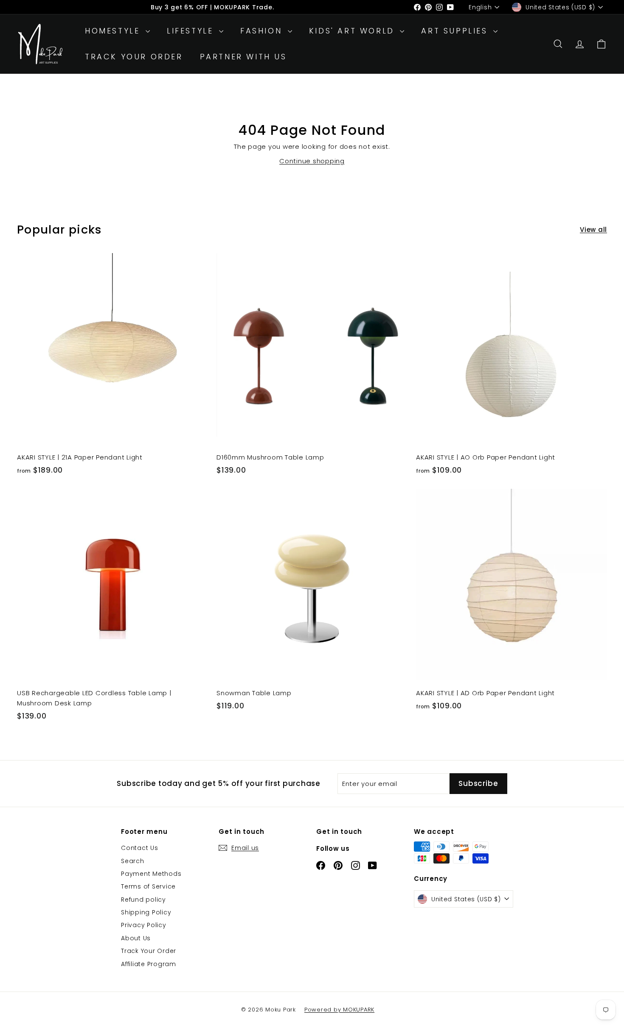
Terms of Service (148, 886)
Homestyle (114, 30)
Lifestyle (192, 30)
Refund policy (143, 899)
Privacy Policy (143, 925)
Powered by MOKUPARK (339, 1010)
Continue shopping (312, 160)
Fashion (263, 30)
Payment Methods (151, 873)
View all (593, 229)
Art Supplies (456, 30)
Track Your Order (134, 56)
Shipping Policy (146, 912)
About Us (136, 938)
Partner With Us (243, 56)
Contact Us (139, 848)
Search (132, 861)
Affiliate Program (148, 964)
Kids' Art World (353, 30)
